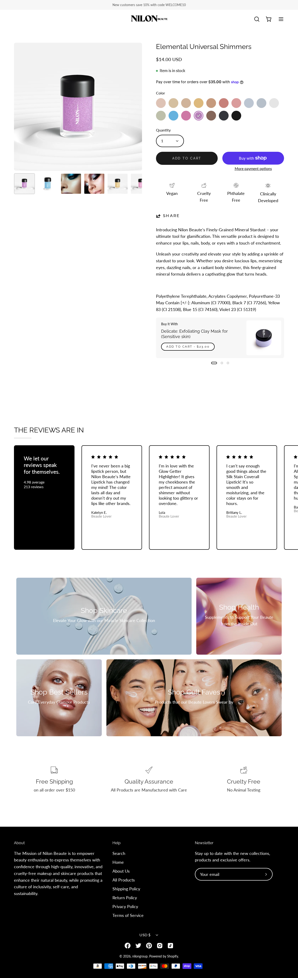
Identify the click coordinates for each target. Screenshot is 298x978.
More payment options (253, 168)
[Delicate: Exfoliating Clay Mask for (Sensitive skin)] (263, 337)
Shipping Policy (126, 888)
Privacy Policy (125, 906)
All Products (123, 879)
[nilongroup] (149, 19)
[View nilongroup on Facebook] (127, 945)
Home (118, 862)
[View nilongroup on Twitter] (138, 945)
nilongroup (140, 956)
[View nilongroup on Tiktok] (170, 945)
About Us (121, 871)
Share (171, 215)
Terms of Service (128, 915)
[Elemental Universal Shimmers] (24, 183)
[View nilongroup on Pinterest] (149, 945)
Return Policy (124, 897)
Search (118, 853)
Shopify (172, 956)
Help (116, 843)
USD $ (145, 935)
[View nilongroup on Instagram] (159, 945)
